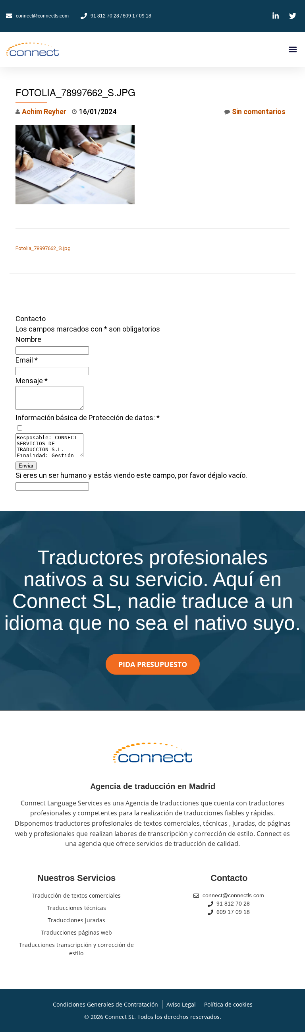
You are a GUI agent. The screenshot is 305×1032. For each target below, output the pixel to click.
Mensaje (31, 380)
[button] (292, 49)
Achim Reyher (44, 111)
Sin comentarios (259, 111)
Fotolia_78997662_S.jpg (43, 248)
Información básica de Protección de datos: (87, 417)
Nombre (28, 339)
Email (26, 360)
